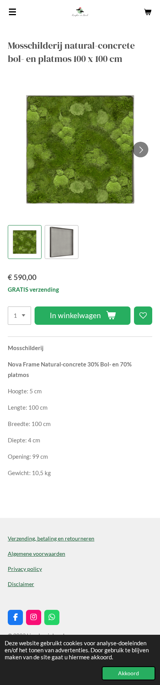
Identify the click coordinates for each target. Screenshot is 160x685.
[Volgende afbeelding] (140, 149)
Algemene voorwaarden (36, 553)
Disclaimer (21, 584)
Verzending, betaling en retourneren (51, 538)
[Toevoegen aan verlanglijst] (143, 315)
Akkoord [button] (128, 673)
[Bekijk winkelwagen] (147, 11)
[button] (25, 242)
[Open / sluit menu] (12, 11)
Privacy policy (25, 568)
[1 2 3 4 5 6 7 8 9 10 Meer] (19, 315)
